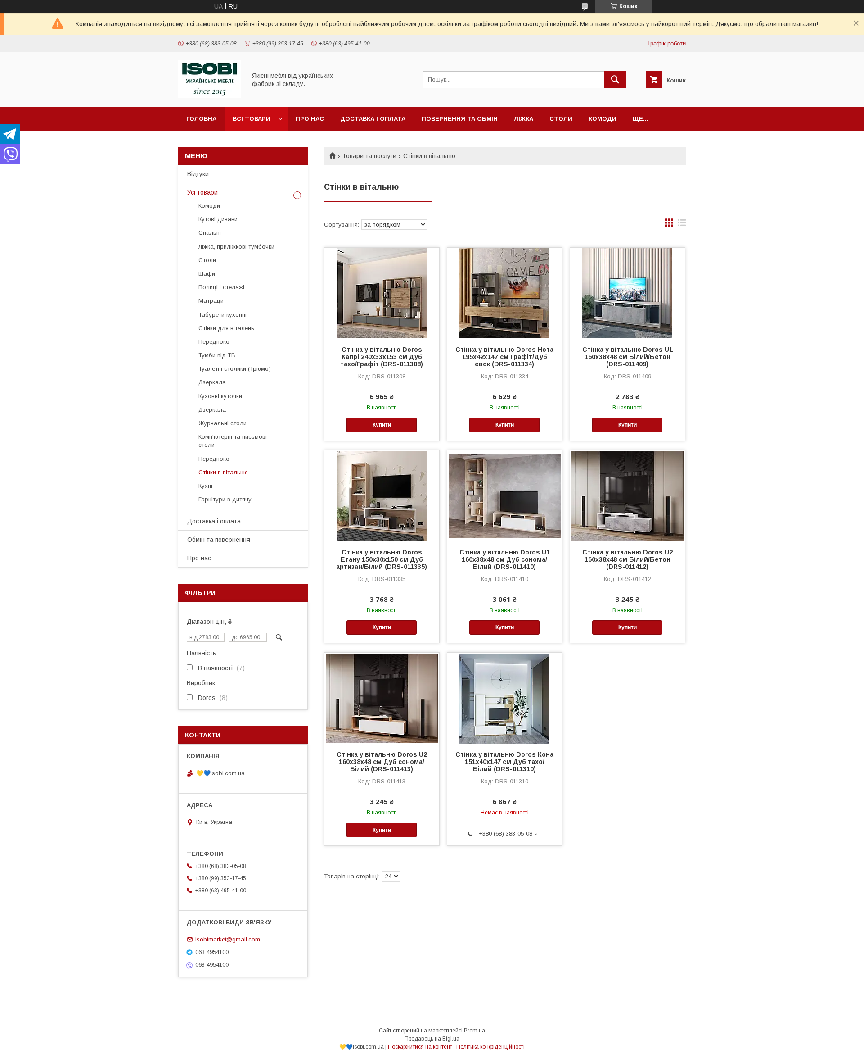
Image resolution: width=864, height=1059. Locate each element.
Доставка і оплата (372, 118)
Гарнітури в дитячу (225, 499)
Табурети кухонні (222, 314)
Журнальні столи (222, 423)
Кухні (205, 485)
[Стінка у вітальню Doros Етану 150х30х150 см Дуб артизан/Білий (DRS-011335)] (381, 495)
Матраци (211, 300)
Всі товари (251, 118)
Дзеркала (212, 382)
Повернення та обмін (460, 118)
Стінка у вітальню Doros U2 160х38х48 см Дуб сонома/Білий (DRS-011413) (382, 762)
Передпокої (214, 341)
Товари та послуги (369, 155)
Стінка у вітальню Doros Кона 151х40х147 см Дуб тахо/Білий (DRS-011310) (504, 762)
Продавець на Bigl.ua (432, 1039)
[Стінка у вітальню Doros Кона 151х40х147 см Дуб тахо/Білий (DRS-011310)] (504, 698)
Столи (560, 118)
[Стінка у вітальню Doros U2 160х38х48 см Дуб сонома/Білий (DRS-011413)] (381, 698)
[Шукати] (615, 79)
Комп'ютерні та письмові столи (232, 440)
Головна (201, 118)
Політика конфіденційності (490, 1047)
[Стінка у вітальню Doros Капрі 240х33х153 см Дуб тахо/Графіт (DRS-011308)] (381, 293)
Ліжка (523, 118)
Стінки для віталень (226, 328)
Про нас (310, 118)
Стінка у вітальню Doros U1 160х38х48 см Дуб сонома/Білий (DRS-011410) (504, 559)
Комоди (602, 118)
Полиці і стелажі (221, 287)
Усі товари (202, 192)
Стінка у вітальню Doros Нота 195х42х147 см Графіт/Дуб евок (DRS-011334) (504, 357)
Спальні (209, 232)
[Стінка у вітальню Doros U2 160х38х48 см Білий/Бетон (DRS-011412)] (627, 495)
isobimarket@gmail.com (227, 939)
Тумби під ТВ (216, 355)
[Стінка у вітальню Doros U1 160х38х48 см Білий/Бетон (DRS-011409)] (627, 293)
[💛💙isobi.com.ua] (209, 95)
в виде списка (682, 224)
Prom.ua (474, 1030)
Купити (382, 425)
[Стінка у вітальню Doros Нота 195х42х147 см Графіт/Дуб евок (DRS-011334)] (504, 293)
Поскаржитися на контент (420, 1047)
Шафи (206, 273)
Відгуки (198, 173)
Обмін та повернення (218, 539)
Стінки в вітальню (223, 472)
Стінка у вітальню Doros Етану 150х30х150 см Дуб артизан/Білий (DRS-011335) (381, 559)
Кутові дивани (218, 219)
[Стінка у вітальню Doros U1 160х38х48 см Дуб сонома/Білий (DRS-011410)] (504, 495)
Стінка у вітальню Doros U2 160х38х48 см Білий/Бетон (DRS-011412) (627, 559)
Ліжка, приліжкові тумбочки (236, 246)
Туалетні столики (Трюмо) (234, 368)
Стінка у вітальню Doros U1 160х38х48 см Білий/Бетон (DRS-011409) (627, 357)
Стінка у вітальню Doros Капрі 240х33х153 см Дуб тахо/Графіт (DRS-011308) (381, 357)
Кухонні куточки (220, 396)
